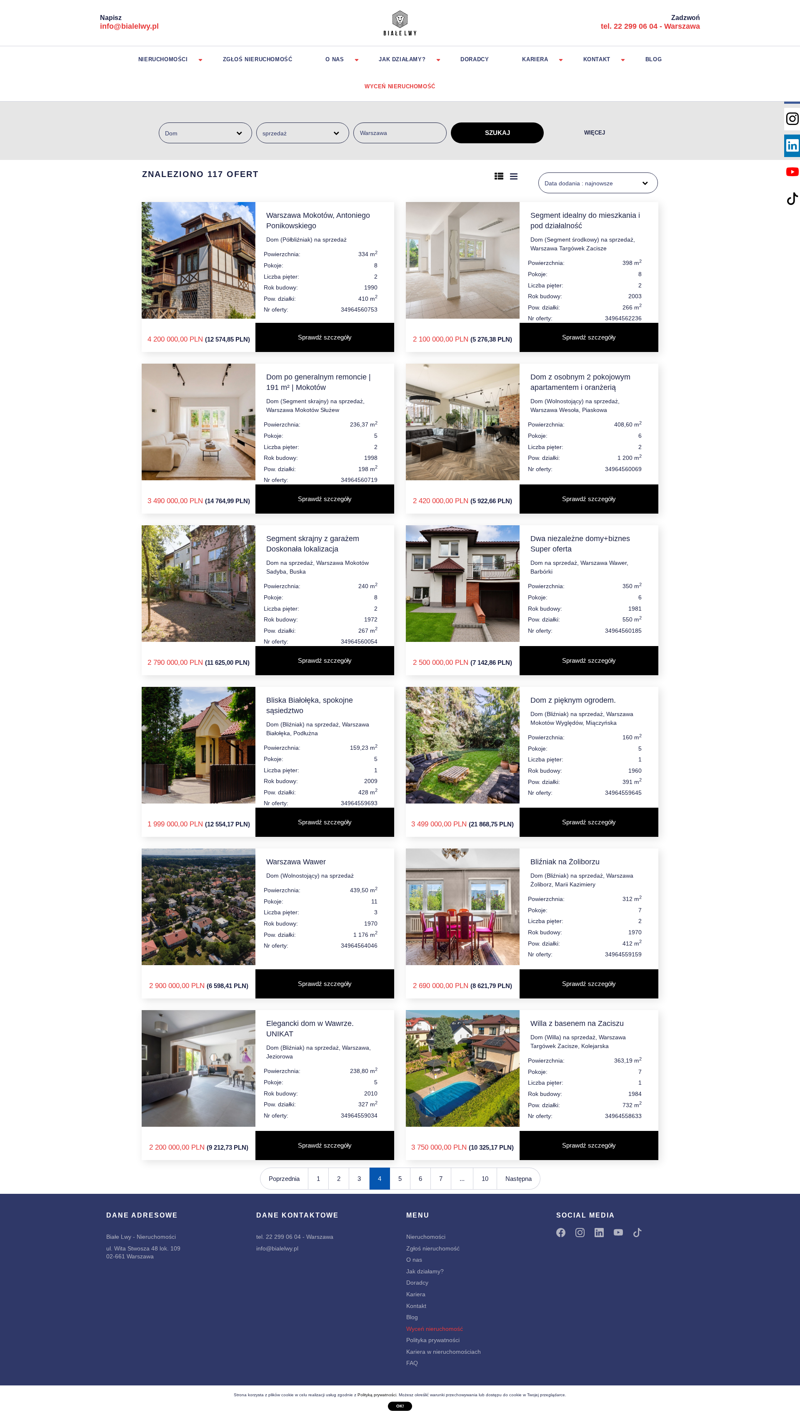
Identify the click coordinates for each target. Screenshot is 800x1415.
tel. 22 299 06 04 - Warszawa (650, 26)
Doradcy (474, 59)
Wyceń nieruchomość (400, 86)
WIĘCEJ (594, 133)
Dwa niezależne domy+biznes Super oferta (580, 543)
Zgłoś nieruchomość (257, 59)
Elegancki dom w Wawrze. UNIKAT (310, 1028)
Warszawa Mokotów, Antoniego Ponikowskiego (318, 220)
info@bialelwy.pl (129, 26)
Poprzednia (284, 1178)
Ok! (400, 1406)
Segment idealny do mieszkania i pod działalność (585, 220)
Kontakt (596, 59)
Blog (653, 59)
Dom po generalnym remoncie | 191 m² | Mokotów (318, 382)
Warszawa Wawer (296, 862)
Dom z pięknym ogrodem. (573, 700)
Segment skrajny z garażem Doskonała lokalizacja (312, 543)
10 (485, 1178)
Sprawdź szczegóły (325, 337)
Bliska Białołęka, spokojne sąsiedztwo (309, 705)
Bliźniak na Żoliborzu (565, 862)
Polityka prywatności (433, 1340)
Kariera (535, 59)
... (462, 1178)
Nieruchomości (163, 59)
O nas (334, 59)
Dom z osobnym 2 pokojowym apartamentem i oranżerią (580, 382)
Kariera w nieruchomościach (443, 1351)
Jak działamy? (402, 59)
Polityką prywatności (377, 1395)
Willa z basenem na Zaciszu (577, 1023)
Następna (518, 1178)
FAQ (412, 1363)
